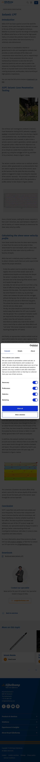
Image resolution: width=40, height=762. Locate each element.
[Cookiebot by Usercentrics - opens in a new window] (30, 346)
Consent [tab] (7, 351)
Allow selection (20, 414)
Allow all (20, 408)
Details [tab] (20, 351)
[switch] (35, 388)
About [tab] (33, 351)
